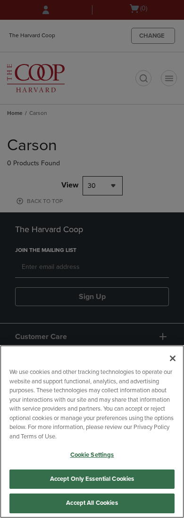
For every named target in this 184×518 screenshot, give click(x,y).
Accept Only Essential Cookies (92, 479)
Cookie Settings (92, 455)
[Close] (172, 358)
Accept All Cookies (91, 503)
